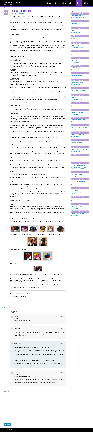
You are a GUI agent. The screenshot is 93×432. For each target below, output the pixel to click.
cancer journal (21, 13)
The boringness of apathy (77, 82)
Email (5, 404)
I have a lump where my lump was (78, 120)
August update (74, 38)
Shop (72, 3)
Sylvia (16, 372)
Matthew (16, 316)
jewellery (80, 17)
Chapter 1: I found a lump (77, 206)
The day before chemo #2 (76, 75)
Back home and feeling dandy (77, 142)
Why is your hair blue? (76, 157)
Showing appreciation (61, 307)
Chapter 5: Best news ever (10, 307)
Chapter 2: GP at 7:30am (76, 199)
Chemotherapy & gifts (76, 45)
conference (80, 167)
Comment (6, 411)
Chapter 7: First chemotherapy (78, 90)
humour (79, 158)
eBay (79, 192)
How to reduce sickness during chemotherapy (78, 182)
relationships (83, 99)
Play (65, 3)
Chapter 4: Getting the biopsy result (79, 127)
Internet (83, 158)
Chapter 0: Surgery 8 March (77, 214)
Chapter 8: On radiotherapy (77, 53)
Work (58, 3)
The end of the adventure (77, 16)
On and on (73, 97)
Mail (87, 3)
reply (63, 316)
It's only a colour (75, 68)
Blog (80, 3)
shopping (73, 193)
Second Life (86, 77)
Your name (6, 396)
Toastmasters (73, 160)
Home (5, 7)
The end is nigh (74, 23)
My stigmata (74, 60)
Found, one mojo (74, 190)
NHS (17, 13)
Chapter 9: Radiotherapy (77, 30)
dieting (79, 77)
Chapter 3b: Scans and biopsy (78, 135)
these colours (61, 284)
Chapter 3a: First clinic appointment (79, 149)
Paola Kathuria (12, 2)
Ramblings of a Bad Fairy (76, 174)
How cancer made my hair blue (78, 165)
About (50, 3)
